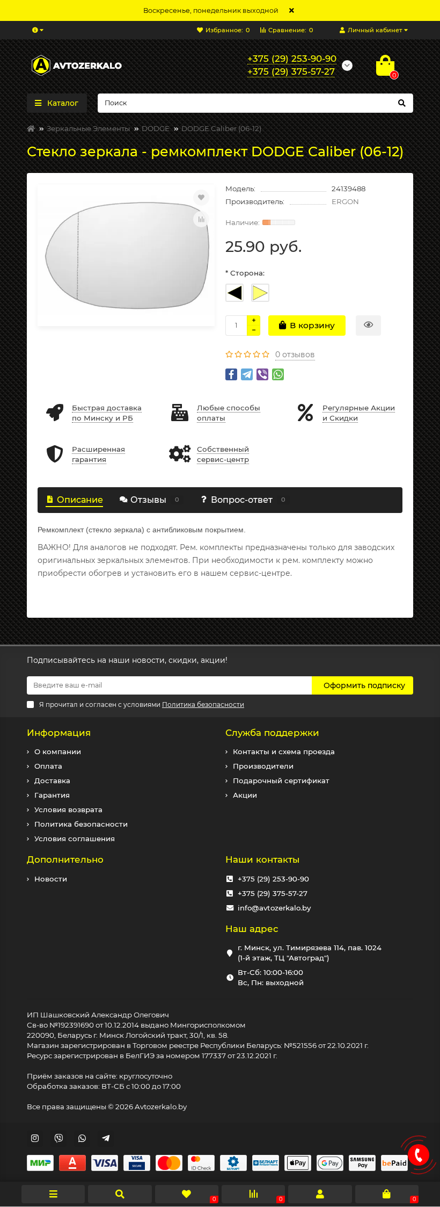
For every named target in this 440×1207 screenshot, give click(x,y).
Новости (50, 878)
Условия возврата (68, 809)
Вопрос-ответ (248, 499)
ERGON (345, 201)
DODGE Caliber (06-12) (221, 128)
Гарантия (52, 795)
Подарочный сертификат (281, 780)
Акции (245, 795)
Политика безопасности (81, 824)
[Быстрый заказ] (368, 325)
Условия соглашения (74, 838)
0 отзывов (295, 354)
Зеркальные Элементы (88, 128)
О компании (57, 751)
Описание (80, 499)
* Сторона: (245, 273)
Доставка (52, 780)
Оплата (48, 766)
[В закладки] (201, 198)
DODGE (156, 128)
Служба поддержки (272, 733)
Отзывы (154, 499)
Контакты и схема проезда (284, 751)
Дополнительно (65, 859)
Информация (59, 733)
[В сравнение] (201, 219)
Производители (263, 766)
